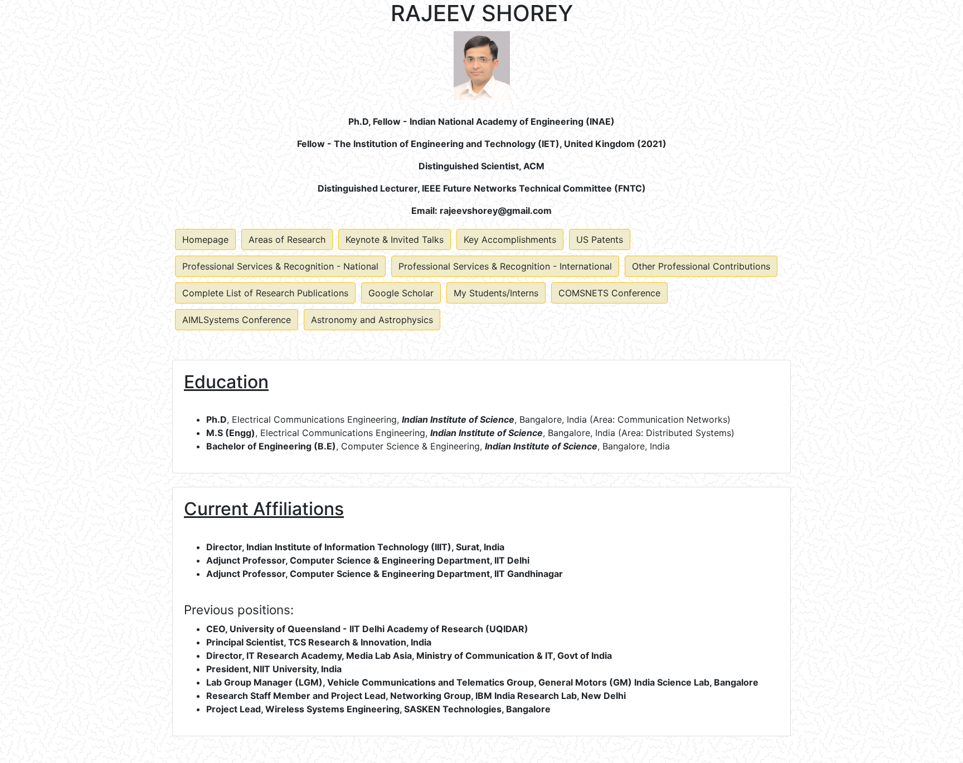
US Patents (599, 239)
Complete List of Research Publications (265, 293)
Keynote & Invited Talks (395, 239)
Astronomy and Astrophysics (372, 319)
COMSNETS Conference (609, 293)
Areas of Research (287, 239)
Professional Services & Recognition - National (280, 266)
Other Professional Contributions (701, 266)
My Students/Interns (496, 293)
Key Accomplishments (510, 239)
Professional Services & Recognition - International (505, 266)
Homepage (205, 239)
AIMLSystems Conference (236, 319)
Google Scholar (401, 293)
